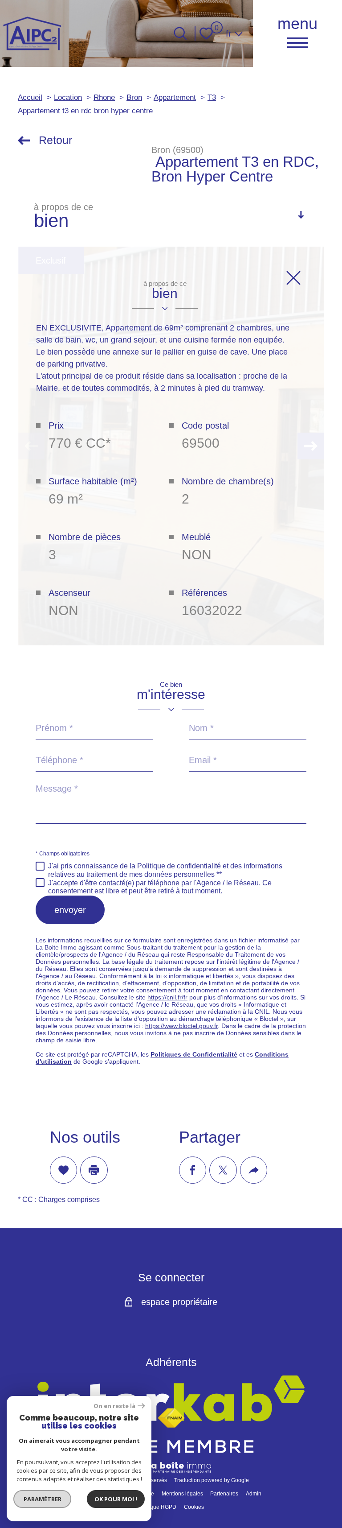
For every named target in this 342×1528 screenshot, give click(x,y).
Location (68, 97)
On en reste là (114, 1406)
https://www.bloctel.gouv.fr (181, 1025)
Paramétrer (42, 1499)
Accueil (30, 97)
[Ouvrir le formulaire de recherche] (180, 33)
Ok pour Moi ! (115, 1499)
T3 (212, 97)
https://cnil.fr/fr (167, 997)
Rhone (104, 97)
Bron (134, 97)
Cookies (194, 1507)
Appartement (175, 97)
